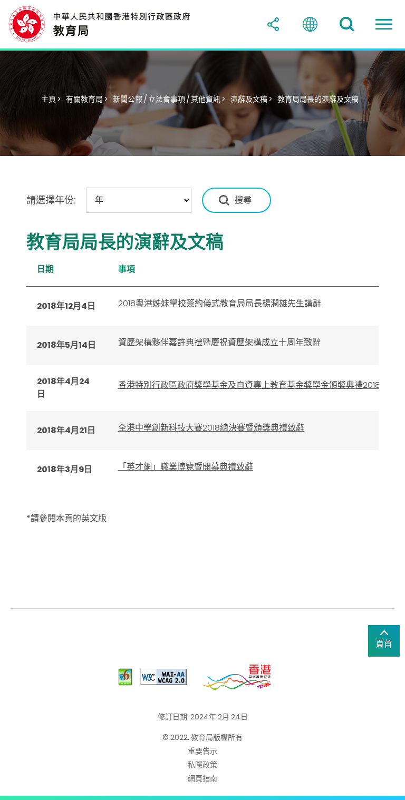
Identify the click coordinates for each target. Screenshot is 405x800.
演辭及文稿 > (251, 99)
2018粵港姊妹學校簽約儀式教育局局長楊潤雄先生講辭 (219, 303)
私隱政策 (202, 764)
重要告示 (202, 751)
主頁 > (51, 99)
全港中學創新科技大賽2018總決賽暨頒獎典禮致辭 (211, 428)
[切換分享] (273, 24)
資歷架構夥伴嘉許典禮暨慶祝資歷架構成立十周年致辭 (219, 342)
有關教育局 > (87, 99)
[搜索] (347, 24)
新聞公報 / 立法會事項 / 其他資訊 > (169, 99)
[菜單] (384, 24)
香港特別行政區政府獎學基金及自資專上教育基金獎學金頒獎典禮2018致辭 (257, 385)
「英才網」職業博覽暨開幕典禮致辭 (185, 467)
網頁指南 (202, 778)
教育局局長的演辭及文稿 (318, 99)
